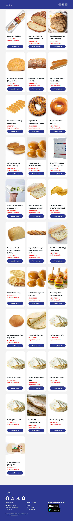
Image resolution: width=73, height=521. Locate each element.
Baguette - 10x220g (14, 36)
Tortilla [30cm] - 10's (57, 420)
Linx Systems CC (14, 514)
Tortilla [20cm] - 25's (57, 377)
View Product (15, 46)
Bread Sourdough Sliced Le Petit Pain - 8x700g (14, 250)
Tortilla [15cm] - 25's (56, 335)
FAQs (28, 505)
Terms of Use (30, 507)
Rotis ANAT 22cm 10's (35, 335)
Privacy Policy (31, 509)
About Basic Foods (11, 505)
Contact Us (9, 509)
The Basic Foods (16, 513)
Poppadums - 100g (13, 293)
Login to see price (13, 40)
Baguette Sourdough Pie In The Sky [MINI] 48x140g (35, 250)
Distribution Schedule (12, 507)
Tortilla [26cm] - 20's (14, 420)
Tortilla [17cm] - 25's (14, 377)
